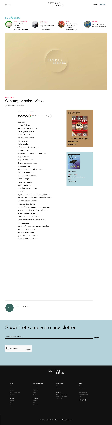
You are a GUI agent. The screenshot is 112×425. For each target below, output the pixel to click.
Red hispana (43, 21)
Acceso (81, 386)
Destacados (59, 398)
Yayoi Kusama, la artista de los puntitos (71, 25)
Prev (68, 128)
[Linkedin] (24, 116)
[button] (6, 4)
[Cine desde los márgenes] (80, 126)
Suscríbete (72, 144)
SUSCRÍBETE (103, 4)
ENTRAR (95, 4)
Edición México (73, 142)
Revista (12, 97)
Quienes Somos (83, 392)
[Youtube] (85, 400)
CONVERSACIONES (38, 383)
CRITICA (12, 398)
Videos (57, 386)
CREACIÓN (35, 390)
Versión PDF (72, 182)
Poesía (7, 97)
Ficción (34, 394)
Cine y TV (12, 400)
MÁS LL (81, 383)
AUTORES (79, 317)
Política (95, 21)
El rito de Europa (98, 24)
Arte (67, 21)
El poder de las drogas (76, 177)
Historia (35, 400)
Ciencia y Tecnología (20, 21)
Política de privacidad (67, 420)
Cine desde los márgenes (79, 139)
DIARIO (12, 383)
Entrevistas (35, 386)
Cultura (11, 386)
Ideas (34, 402)
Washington (44, 22)
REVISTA (58, 392)
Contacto (81, 396)
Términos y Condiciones (55, 420)
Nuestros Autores (83, 394)
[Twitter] (21, 116)
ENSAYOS (35, 398)
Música (11, 405)
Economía (12, 390)
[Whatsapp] (26, 116)
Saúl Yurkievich (23, 306)
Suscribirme (82, 388)
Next (90, 128)
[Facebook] (19, 116)
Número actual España (61, 396)
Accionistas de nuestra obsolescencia (18, 25)
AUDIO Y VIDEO (60, 383)
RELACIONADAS (28, 317)
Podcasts (58, 388)
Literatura (12, 394)
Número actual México (61, 394)
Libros (11, 402)
